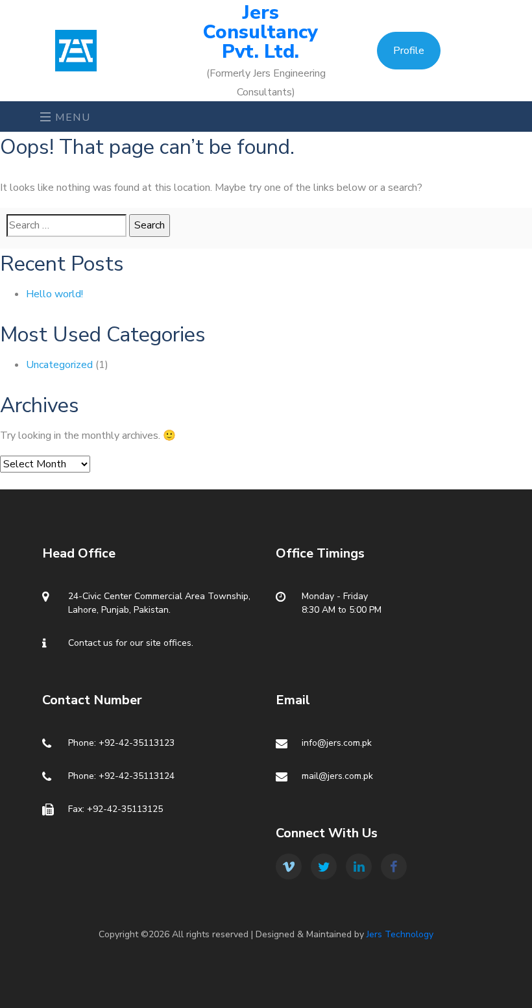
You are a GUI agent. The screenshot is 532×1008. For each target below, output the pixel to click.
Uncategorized (59, 365)
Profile (408, 50)
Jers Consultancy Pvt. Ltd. (260, 32)
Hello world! (54, 294)
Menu (71, 117)
